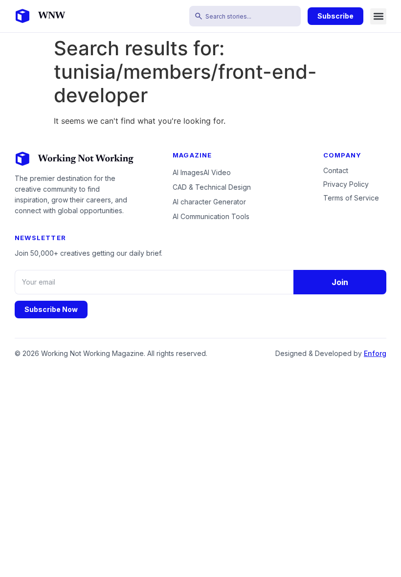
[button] (378, 16)
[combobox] (245, 16)
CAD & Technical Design (212, 187)
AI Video (217, 172)
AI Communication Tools (211, 216)
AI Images (188, 172)
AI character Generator (209, 202)
